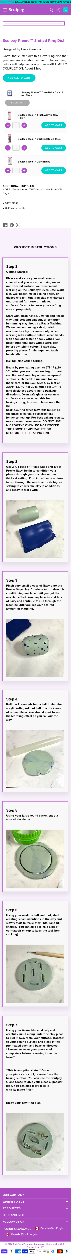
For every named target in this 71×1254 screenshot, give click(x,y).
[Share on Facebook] (5, 225)
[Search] (51, 10)
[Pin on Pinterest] (12, 225)
